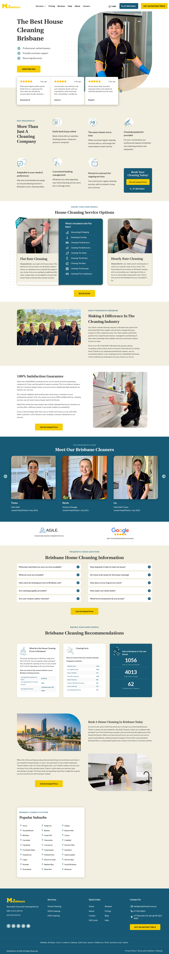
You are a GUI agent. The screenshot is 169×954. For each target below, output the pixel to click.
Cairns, (59, 942)
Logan (25, 860)
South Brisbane (70, 864)
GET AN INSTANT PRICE (145, 927)
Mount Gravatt (50, 860)
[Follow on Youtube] (28, 926)
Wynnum (68, 869)
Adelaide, (44, 942)
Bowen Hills (69, 830)
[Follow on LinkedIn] (23, 926)
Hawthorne (27, 855)
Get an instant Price (154, 6)
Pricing (52, 6)
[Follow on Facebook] (9, 926)
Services (39, 6)
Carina (67, 835)
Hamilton (68, 850)
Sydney (126, 942)
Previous (6, 476)
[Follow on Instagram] (13, 926)
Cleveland (26, 845)
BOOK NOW (84, 293)
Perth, (107, 942)
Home (91, 906)
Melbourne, (99, 942)
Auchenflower (28, 830)
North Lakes (69, 860)
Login (114, 6)
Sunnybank (27, 869)
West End (48, 869)
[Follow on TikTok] (18, 926)
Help (70, 6)
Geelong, (74, 942)
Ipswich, (91, 942)
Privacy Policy (130, 951)
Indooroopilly (69, 855)
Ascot (25, 826)
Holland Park (49, 855)
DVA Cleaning (54, 915)
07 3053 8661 (130, 6)
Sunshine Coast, (116, 942)
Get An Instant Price (138, 182)
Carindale (26, 840)
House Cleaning (54, 906)
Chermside (48, 840)
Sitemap (159, 951)
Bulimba (26, 835)
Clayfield (67, 840)
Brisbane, (52, 942)
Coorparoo (48, 845)
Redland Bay (49, 864)
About (77, 6)
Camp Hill (48, 835)
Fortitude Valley (29, 850)
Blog (107, 915)
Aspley (67, 826)
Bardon (47, 830)
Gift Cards (93, 920)
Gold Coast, (83, 942)
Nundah (26, 864)
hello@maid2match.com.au (145, 906)
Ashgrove (47, 826)
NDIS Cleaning (54, 911)
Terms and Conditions (146, 951)
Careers (86, 6)
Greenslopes (49, 850)
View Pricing (29, 69)
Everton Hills (69, 845)
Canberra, (66, 942)
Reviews (61, 6)
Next (163, 476)
